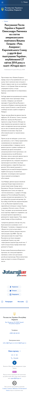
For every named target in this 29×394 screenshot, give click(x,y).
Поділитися (15, 287)
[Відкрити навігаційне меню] (2, 2)
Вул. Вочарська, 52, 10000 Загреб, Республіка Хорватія (14, 323)
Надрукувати (15, 294)
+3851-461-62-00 (14, 333)
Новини (6, 21)
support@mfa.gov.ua (15, 378)
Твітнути (14, 290)
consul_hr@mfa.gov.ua (20, 343)
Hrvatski (16, 358)
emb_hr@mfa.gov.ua (8, 343)
